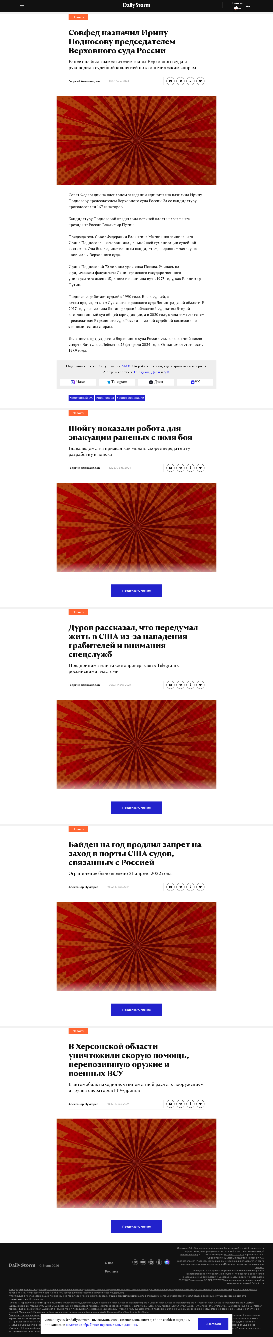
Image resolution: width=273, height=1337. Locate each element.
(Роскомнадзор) (189, 1254)
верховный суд (81, 397)
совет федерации (130, 397)
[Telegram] (135, 1262)
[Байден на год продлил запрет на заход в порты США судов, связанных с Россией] (170, 887)
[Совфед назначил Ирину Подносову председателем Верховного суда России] (170, 81)
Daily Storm (136, 5)
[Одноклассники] (159, 1262)
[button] (22, 7)
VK (166, 372)
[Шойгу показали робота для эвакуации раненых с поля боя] (170, 468)
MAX (126, 366)
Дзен (155, 372)
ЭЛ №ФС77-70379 (234, 1254)
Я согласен (213, 1323)
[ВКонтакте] (151, 1262)
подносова (105, 397)
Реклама (111, 1271)
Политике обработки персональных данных (101, 1325)
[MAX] (167, 1262)
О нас (109, 1263)
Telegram (141, 372)
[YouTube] (143, 1262)
